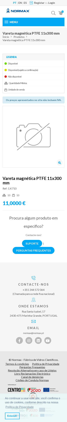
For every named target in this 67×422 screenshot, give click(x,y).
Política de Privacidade (45, 363)
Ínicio (6, 36)
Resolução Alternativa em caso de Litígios (32, 370)
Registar (39, 2)
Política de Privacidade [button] (19, 407)
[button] (53, 10)
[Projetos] (33, 388)
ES (25, 2)
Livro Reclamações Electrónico (32, 373)
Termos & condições (17, 363)
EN (20, 2)
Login (51, 2)
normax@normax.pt (33, 333)
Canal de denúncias (32, 376)
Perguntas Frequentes (32, 367)
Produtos (19, 36)
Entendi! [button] (12, 415)
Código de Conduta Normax (32, 380)
